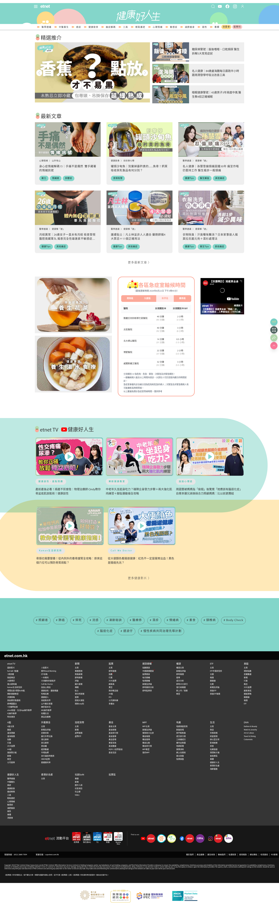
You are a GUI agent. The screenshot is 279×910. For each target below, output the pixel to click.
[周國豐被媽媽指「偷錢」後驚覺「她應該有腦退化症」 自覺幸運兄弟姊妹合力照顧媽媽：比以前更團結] (209, 457)
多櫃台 (111, 704)
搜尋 (77, 697)
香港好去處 (214, 766)
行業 (110, 678)
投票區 (112, 775)
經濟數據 (45, 749)
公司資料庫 (113, 700)
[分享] (274, 337)
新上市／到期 (182, 691)
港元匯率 (45, 740)
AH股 (111, 694)
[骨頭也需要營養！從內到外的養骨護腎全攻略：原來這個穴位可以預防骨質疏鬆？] (70, 526)
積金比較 (146, 743)
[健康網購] (274, 330)
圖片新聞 (78, 684)
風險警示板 (12, 753)
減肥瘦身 (190, 27)
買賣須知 (180, 749)
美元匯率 (45, 743)
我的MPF (146, 753)
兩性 (204, 27)
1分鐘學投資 (12, 707)
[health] (138, 16)
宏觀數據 (247, 674)
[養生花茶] (73, 305)
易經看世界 (46, 700)
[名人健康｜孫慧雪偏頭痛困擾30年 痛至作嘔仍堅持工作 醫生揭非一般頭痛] (211, 139)
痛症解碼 (111, 27)
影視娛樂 (214, 743)
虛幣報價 (78, 733)
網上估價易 (181, 753)
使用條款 (243, 855)
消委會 (226, 27)
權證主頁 (180, 668)
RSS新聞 (274, 855)
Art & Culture (249, 733)
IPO (110, 697)
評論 (77, 681)
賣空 (110, 687)
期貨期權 (147, 664)
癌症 (78, 27)
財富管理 (214, 736)
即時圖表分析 (148, 687)
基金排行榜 (113, 733)
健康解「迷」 (201, 161)
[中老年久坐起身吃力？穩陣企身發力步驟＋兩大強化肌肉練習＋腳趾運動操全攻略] (139, 457)
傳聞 (77, 687)
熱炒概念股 (113, 691)
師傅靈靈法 (12, 704)
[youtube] (220, 6)
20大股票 (112, 681)
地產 (178, 722)
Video (77, 795)
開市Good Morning (48, 671)
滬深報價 (11, 736)
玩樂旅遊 (214, 749)
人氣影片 (45, 668)
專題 (77, 779)
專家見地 (112, 743)
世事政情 (214, 733)
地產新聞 (180, 746)
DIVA (246, 722)
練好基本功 (46, 707)
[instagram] (235, 6)
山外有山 (56, 161)
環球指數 (247, 671)
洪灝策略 (11, 697)
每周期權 (146, 681)
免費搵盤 (180, 759)
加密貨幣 (79, 722)
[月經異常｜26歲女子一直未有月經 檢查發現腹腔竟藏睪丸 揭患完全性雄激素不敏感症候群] (68, 208)
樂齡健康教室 (117, 482)
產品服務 (200, 855)
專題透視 (78, 671)
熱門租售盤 (181, 733)
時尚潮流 (11, 717)
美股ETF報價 (215, 694)
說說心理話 (186, 482)
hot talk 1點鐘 (12, 671)
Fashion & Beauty (250, 726)
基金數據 (112, 746)
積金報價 (146, 736)
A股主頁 (10, 726)
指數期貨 (146, 668)
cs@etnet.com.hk (52, 855)
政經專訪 (11, 678)
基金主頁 (112, 726)
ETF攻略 (44, 674)
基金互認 (112, 753)
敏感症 (173, 27)
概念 (246, 684)
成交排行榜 (181, 736)
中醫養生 (64, 27)
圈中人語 (78, 785)
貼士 (77, 691)
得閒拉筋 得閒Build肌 (16, 691)
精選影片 (238, 305)
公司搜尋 (11, 762)
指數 (110, 674)
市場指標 (45, 753)
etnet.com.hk (15, 655)
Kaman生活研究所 (50, 551)
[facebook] (227, 6)
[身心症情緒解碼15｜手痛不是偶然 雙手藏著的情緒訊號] (68, 139)
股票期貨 (146, 674)
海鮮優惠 (214, 769)
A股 (9, 722)
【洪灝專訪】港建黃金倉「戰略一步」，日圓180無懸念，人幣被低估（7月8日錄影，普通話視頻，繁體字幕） (221, 310)
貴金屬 (44, 746)
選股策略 (247, 694)
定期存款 (45, 733)
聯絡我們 (222, 855)
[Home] (45, 6)
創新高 (111, 684)
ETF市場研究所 (216, 671)
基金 (111, 722)
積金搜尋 (146, 740)
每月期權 (146, 678)
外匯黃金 (45, 722)
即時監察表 (147, 691)
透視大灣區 (79, 700)
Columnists (248, 740)
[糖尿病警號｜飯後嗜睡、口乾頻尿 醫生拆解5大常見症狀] (170, 51)
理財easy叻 (79, 704)
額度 (9, 730)
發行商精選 (181, 687)
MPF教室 (146, 749)
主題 (212, 674)
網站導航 (253, 855)
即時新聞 (78, 678)
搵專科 (237, 27)
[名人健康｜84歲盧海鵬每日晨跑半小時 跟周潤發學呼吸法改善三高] (170, 73)
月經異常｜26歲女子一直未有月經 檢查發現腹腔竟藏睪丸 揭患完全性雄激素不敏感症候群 (67, 239)
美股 (246, 664)
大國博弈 (11, 681)
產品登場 (112, 740)
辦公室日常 (214, 740)
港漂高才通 (214, 753)
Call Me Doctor (121, 551)
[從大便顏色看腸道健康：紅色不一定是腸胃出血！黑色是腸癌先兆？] (141, 526)
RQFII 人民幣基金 (116, 749)
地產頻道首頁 (182, 726)
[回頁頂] (274, 345)
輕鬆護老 (140, 27)
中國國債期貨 (148, 671)
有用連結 (264, 855)
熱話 (212, 730)
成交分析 (180, 681)
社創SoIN (79, 775)
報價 (212, 678)
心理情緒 (158, 27)
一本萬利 (45, 678)
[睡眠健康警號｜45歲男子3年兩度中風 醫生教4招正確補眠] (170, 95)
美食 (212, 746)
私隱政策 (232, 855)
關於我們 (190, 855)
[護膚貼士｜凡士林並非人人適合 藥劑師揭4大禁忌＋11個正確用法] (139, 208)
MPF (144, 722)
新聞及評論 (147, 684)
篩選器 (213, 681)
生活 (212, 722)
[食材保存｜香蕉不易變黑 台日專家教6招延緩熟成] (92, 72)
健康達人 (45, 697)
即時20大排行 (182, 684)
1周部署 (10, 674)
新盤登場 (180, 730)
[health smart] (73, 364)
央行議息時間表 (47, 756)
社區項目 (78, 789)
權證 (178, 664)
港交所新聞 (79, 694)
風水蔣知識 (12, 684)
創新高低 (247, 691)
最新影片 (11, 668)
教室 (178, 694)
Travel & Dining (250, 736)
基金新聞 (112, 730)
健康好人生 (214, 762)
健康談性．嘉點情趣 (50, 482)
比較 (212, 684)
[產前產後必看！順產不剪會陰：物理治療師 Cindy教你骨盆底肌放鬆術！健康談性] (69, 457)
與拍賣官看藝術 (13, 700)
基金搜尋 (112, 736)
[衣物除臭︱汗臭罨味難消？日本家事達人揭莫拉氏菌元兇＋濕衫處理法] (211, 208)
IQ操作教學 (12, 714)
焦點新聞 (78, 674)
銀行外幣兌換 (46, 736)
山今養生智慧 (46, 704)
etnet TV (11, 664)
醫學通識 (46, 27)
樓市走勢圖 (181, 743)
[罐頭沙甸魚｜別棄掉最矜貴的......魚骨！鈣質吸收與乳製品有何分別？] (139, 139)
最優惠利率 (46, 762)
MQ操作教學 (46, 710)
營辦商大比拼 (148, 733)
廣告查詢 (211, 855)
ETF (211, 664)
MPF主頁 (146, 726)
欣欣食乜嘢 (129, 161)
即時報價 (112, 671)
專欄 (216, 27)
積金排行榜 (147, 746)
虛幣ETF (78, 736)
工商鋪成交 (181, 740)
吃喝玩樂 (45, 694)
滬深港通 (11, 733)
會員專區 (214, 756)
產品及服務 (46, 717)
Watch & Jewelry (250, 730)
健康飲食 (93, 27)
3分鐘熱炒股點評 (48, 681)
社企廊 (78, 792)
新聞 (77, 664)
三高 (125, 27)
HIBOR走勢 (45, 759)
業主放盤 (180, 756)
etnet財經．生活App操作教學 (19, 710)
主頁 (77, 668)
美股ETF (213, 691)
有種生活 (45, 714)
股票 (111, 664)
